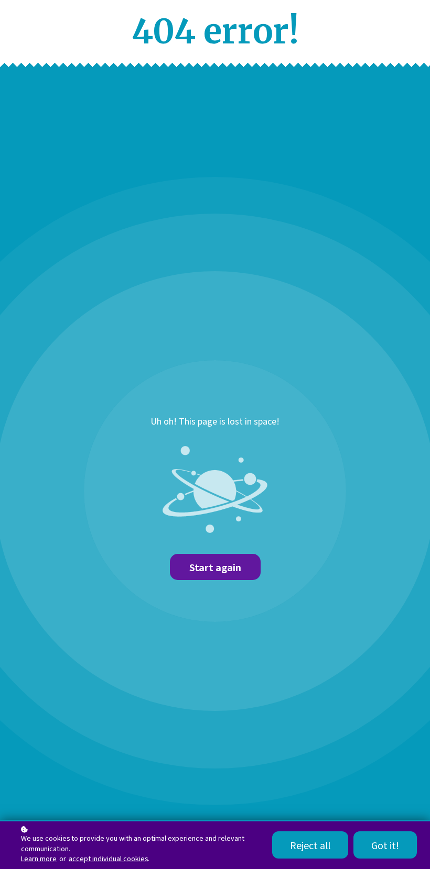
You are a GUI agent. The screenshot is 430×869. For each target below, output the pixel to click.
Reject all (310, 845)
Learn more (39, 858)
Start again (215, 567)
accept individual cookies (108, 858)
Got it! (385, 845)
